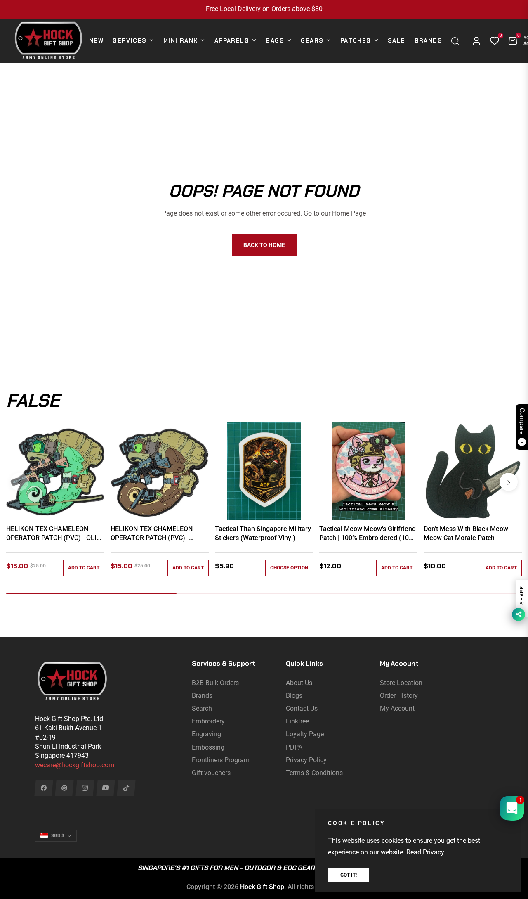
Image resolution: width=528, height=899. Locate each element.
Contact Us (302, 708)
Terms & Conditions (314, 773)
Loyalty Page (305, 734)
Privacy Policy (306, 760)
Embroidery (208, 721)
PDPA (294, 747)
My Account (397, 708)
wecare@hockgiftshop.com (74, 765)
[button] (457, 40)
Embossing (208, 747)
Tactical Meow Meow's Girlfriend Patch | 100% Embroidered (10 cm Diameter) (367, 534)
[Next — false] (509, 482)
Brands (202, 696)
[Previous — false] (19, 482)
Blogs (294, 696)
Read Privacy (425, 852)
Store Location (401, 683)
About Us (299, 683)
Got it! (348, 875)
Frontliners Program (221, 760)
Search (202, 708)
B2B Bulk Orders (215, 683)
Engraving (206, 734)
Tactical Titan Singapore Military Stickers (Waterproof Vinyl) (263, 533)
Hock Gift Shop (262, 887)
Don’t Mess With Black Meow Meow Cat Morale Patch (466, 533)
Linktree (297, 721)
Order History (399, 696)
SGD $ (57, 835)
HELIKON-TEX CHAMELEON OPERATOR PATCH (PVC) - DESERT (152, 534)
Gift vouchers (211, 773)
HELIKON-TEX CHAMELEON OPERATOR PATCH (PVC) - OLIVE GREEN (55, 534)
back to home (264, 245)
